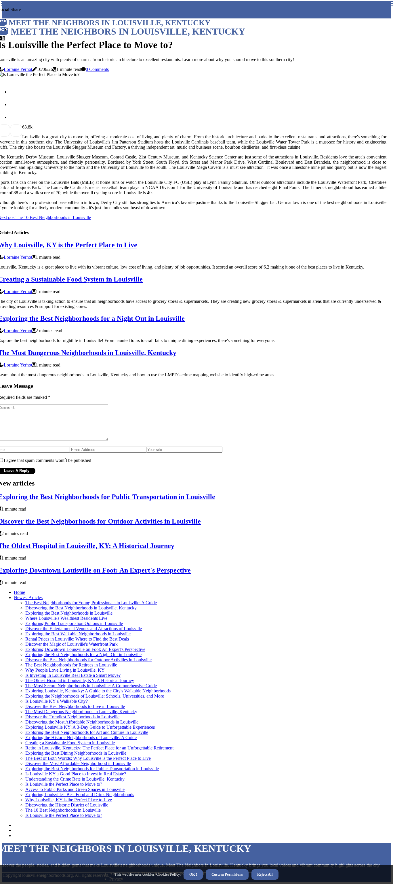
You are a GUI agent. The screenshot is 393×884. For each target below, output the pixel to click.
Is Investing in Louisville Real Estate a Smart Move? (73, 675)
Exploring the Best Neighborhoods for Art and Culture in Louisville (86, 732)
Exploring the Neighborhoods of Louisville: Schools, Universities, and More (94, 696)
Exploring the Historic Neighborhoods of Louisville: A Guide (81, 737)
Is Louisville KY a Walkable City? (56, 701)
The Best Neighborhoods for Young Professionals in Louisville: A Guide (91, 602)
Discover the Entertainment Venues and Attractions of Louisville (83, 628)
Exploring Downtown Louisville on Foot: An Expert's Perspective (85, 649)
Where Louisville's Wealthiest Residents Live (66, 618)
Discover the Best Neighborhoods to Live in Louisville (75, 706)
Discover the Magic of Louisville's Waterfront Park (71, 644)
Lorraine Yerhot (18, 69)
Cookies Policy (167, 874)
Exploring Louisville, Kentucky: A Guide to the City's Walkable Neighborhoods (98, 690)
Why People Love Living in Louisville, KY (65, 670)
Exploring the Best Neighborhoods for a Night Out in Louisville (83, 654)
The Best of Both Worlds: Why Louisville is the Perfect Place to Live (88, 758)
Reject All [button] (265, 874)
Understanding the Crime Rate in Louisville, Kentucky (75, 779)
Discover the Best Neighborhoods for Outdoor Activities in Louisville (88, 659)
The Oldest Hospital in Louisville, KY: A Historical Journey (79, 680)
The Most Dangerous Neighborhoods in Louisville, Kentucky (81, 711)
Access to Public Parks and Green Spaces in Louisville (75, 789)
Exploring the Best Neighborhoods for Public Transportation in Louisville (92, 768)
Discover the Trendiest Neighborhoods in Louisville (72, 716)
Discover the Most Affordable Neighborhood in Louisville (78, 763)
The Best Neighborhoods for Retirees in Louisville (71, 664)
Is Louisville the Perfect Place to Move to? (63, 784)
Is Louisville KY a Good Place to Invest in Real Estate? (75, 773)
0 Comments (97, 69)
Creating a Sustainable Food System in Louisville (70, 742)
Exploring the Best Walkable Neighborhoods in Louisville (78, 633)
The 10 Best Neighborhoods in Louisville (63, 810)
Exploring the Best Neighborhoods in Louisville (68, 613)
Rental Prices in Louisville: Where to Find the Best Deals (77, 638)
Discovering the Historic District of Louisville (66, 804)
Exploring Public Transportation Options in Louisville (74, 623)
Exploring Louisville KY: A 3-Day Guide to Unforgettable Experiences (90, 727)
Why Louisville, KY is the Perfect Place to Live (68, 799)
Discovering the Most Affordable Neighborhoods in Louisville (81, 721)
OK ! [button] (193, 874)
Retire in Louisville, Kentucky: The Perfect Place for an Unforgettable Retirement (99, 747)
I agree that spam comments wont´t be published (47, 460)
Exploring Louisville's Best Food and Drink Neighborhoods (79, 794)
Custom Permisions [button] (227, 874)
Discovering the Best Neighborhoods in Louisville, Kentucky (81, 607)
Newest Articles (28, 597)
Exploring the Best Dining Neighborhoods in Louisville (75, 753)
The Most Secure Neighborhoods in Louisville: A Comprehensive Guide (91, 685)
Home (19, 592)
